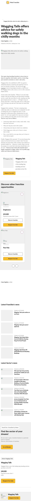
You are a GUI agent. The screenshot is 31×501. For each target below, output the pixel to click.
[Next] (16, 266)
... (2, 19)
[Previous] (13, 266)
